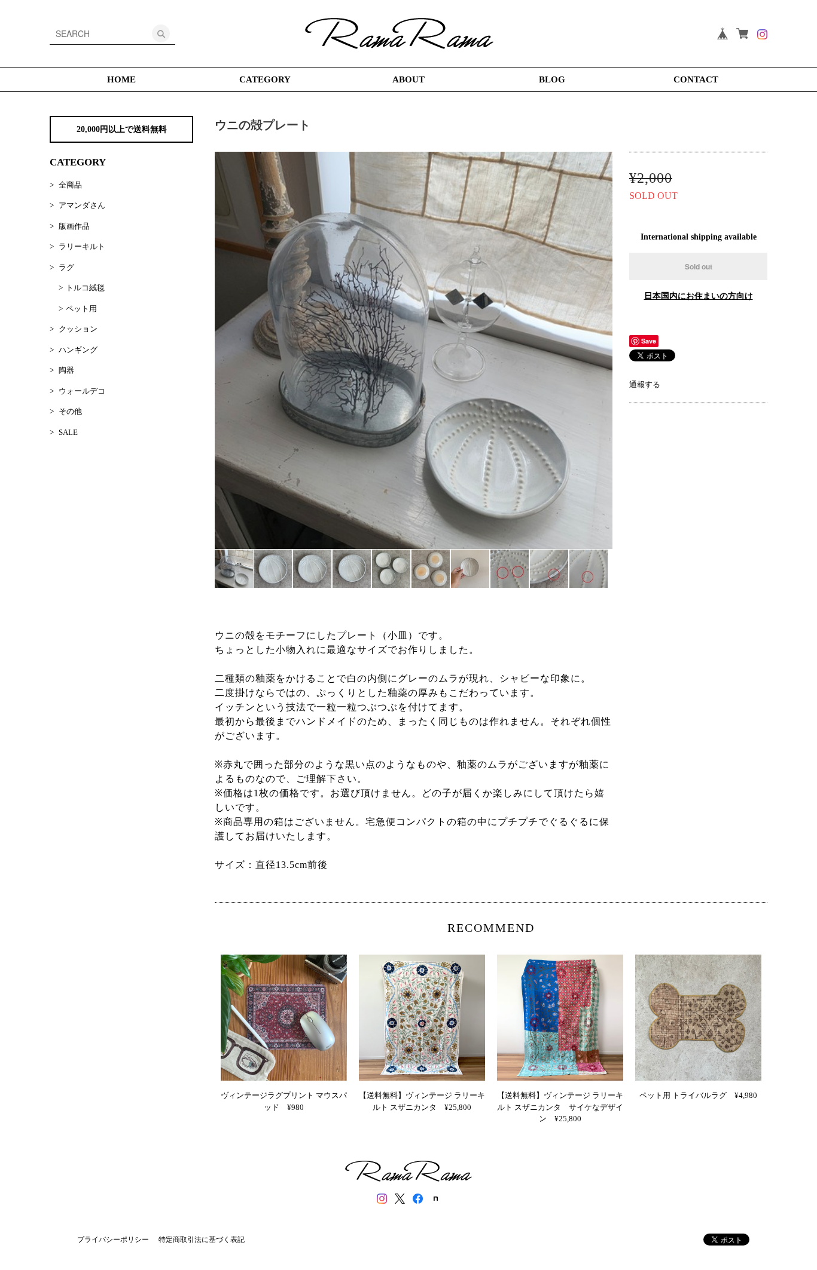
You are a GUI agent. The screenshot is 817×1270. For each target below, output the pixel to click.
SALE (68, 432)
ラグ (66, 267)
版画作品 (74, 226)
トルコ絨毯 (85, 287)
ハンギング (78, 349)
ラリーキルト (82, 246)
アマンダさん (82, 205)
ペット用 (81, 308)
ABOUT (408, 79)
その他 (70, 411)
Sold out (698, 266)
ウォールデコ (82, 390)
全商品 (70, 184)
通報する (644, 384)
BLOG (552, 79)
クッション (78, 328)
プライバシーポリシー (113, 1239)
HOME (121, 79)
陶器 (66, 370)
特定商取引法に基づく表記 (201, 1239)
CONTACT (695, 79)
